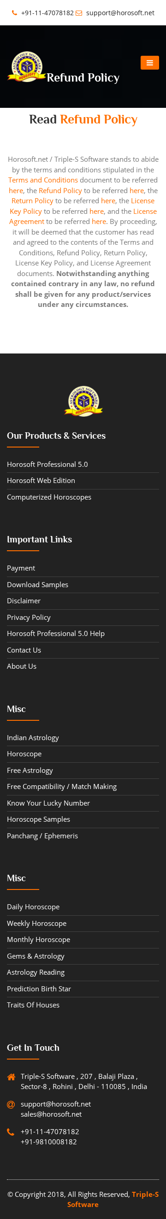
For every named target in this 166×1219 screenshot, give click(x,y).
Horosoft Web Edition (41, 480)
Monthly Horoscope (38, 939)
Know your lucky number (48, 802)
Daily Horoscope (33, 906)
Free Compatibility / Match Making (62, 786)
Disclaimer (24, 600)
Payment (21, 567)
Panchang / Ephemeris (42, 835)
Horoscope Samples (38, 819)
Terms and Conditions (43, 179)
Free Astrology (30, 770)
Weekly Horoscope (36, 923)
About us (21, 666)
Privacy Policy (29, 617)
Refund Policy (60, 190)
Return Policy (32, 200)
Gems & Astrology (36, 955)
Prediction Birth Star (39, 988)
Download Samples (37, 584)
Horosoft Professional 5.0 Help (56, 633)
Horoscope (24, 753)
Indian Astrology (33, 737)
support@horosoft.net (119, 12)
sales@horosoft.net (51, 1114)
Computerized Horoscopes (49, 496)
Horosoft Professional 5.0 (47, 464)
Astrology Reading (36, 972)
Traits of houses (33, 1004)
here (16, 190)
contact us (24, 649)
